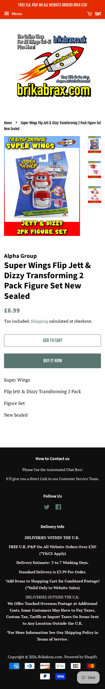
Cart (97, 14)
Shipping (39, 321)
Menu (16, 13)
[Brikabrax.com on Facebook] (58, 507)
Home (8, 123)
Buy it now (52, 360)
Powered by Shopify (80, 656)
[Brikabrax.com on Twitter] (47, 507)
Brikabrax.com (50, 656)
